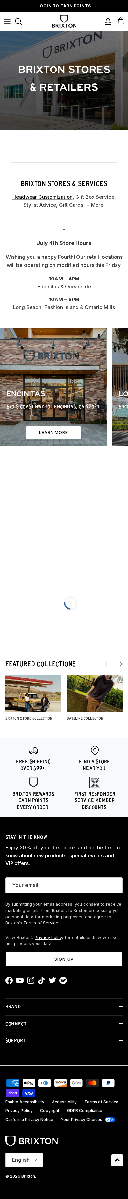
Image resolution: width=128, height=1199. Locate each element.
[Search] (21, 21)
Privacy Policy (49, 937)
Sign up (63, 958)
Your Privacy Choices (81, 1119)
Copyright (49, 1110)
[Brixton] (64, 21)
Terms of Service (40, 922)
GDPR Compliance (84, 1110)
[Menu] (7, 21)
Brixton (28, 1176)
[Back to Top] (117, 1160)
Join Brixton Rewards (64, 7)
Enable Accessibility (24, 1101)
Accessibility (64, 1101)
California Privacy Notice (29, 1119)
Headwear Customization (42, 197)
